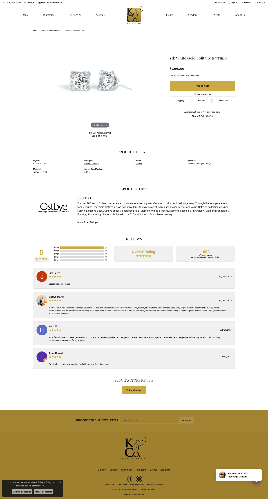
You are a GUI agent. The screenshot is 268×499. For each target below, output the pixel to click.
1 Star (56, 260)
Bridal (25, 15)
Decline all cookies (22, 491)
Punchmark (139, 495)
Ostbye (139, 163)
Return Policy (109, 484)
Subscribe (186, 420)
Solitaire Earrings (55, 30)
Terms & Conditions (137, 484)
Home (35, 30)
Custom (168, 15)
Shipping (180, 100)
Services (192, 15)
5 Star (56, 247)
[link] (12, 2)
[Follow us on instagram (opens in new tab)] (139, 479)
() (106, 247)
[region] (99, 82)
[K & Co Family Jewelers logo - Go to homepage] (134, 15)
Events (216, 15)
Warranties (223, 100)
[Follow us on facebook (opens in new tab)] (130, 479)
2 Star (56, 257)
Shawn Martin (56, 296)
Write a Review (134, 390)
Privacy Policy (122, 484)
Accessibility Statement (155, 484)
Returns (201, 100)
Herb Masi (54, 326)
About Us (240, 15)
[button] (220, 2)
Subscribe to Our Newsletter (96, 420)
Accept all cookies (43, 491)
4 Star (56, 250)
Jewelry (102, 469)
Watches (100, 15)
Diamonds (48, 15)
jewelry (43, 30)
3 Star (56, 254)
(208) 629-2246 (99, 136)
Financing (141, 469)
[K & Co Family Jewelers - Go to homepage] (134, 448)
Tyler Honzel (56, 353)
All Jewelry (75, 15)
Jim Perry (54, 273)
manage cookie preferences (30, 485)
